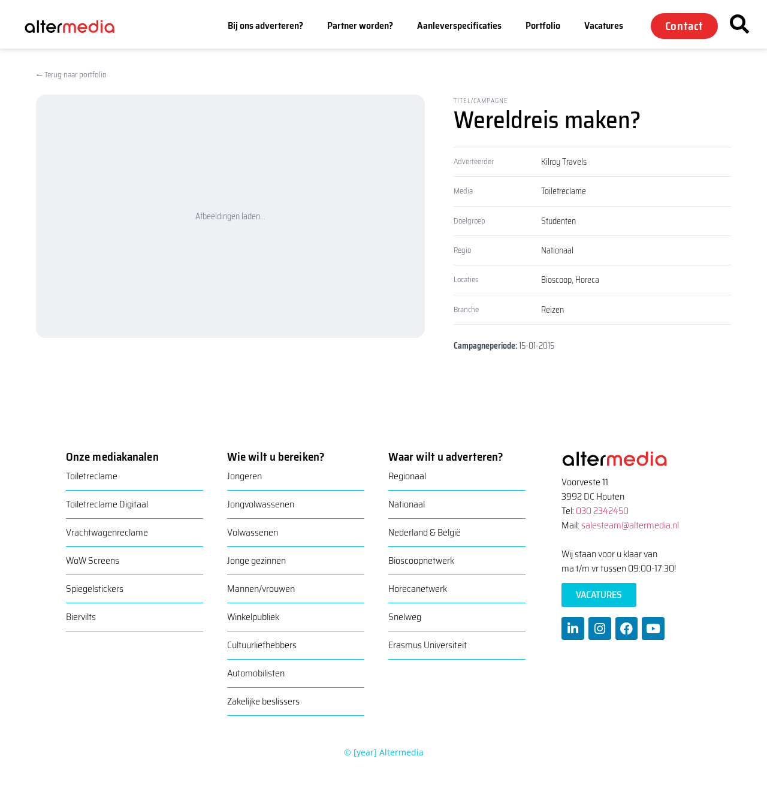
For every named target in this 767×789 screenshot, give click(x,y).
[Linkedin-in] (572, 628)
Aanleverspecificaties (459, 25)
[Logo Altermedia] (77, 25)
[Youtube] (653, 628)
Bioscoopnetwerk (421, 560)
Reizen (552, 309)
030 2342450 (602, 510)
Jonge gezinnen (256, 560)
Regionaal (407, 475)
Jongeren (244, 475)
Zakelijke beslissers (263, 701)
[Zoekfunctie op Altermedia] (739, 24)
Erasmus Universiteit (427, 644)
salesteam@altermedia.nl (630, 525)
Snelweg (404, 616)
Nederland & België (424, 532)
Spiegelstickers (94, 588)
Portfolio (543, 25)
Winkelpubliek (253, 616)
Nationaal (557, 250)
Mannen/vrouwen (261, 588)
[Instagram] (599, 628)
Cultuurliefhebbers (262, 644)
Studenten (558, 221)
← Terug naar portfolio (71, 74)
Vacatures (603, 25)
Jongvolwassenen (260, 504)
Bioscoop (556, 279)
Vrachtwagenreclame (107, 532)
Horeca (587, 279)
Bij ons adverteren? (265, 25)
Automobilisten (256, 673)
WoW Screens (92, 560)
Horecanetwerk (417, 588)
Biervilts (81, 616)
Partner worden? (360, 25)
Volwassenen (252, 532)
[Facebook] (626, 628)
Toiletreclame (563, 191)
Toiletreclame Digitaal (107, 504)
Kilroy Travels (564, 161)
